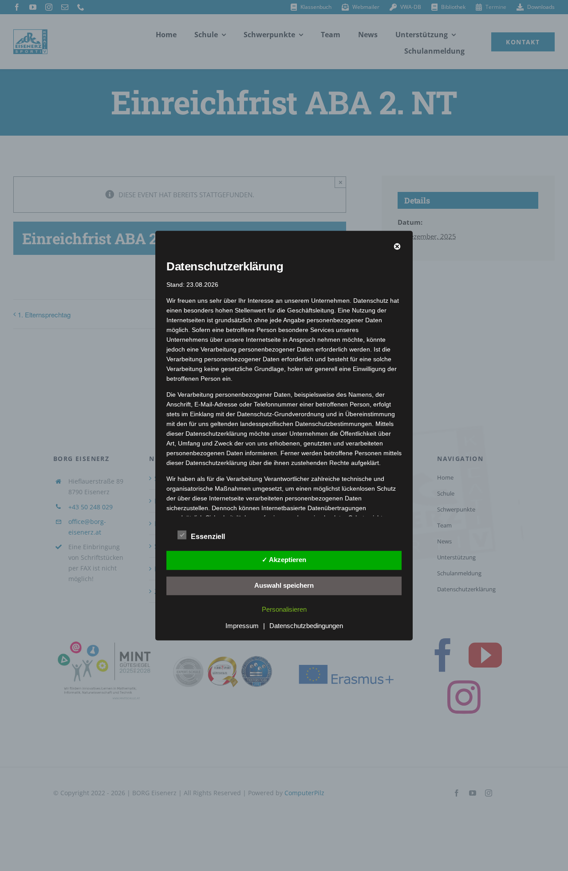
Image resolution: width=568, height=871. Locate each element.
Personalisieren (284, 609)
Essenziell (208, 536)
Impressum (242, 625)
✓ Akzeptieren (284, 559)
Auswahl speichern (284, 585)
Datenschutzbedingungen (306, 625)
